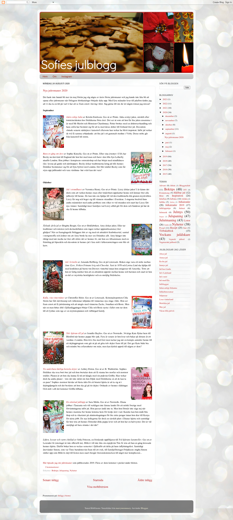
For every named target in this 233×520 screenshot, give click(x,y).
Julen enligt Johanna (168, 287)
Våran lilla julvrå (166, 310)
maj (167, 146)
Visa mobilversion (97, 487)
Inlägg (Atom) (64, 495)
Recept (173, 227)
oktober (169, 124)
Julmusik (163, 212)
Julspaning (64, 470)
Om (55, 76)
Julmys (178, 211)
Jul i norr (163, 276)
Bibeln (172, 185)
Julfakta (185, 199)
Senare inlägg (51, 480)
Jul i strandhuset (74, 189)
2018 (165, 160)
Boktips (55, 470)
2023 (165, 99)
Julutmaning (167, 220)
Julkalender (184, 202)
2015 (165, 173)
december (169, 116)
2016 (165, 169)
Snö (185, 227)
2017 (165, 165)
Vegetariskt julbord (167, 242)
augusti (168, 133)
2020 (165, 112)
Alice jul (163, 253)
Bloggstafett (184, 185)
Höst (161, 195)
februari (169, 151)
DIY (185, 189)
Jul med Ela (164, 280)
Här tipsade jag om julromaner (57, 462)
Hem (45, 76)
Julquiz (161, 216)
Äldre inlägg (145, 480)
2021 (165, 107)
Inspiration (177, 195)
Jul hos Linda (165, 269)
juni (167, 142)
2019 (165, 156)
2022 (165, 103)
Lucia (166, 224)
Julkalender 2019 (174, 205)
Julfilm (172, 202)
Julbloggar (164, 284)
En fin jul (163, 261)
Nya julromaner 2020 (55, 90)
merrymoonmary (123, 508)
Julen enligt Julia (74, 116)
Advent (162, 185)
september (170, 128)
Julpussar (163, 295)
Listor (187, 220)
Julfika (162, 202)
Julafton (162, 198)
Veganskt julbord (177, 239)
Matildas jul (164, 303)
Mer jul (162, 306)
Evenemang (164, 192)
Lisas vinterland (166, 299)
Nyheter (73, 470)
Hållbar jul (179, 192)
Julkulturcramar (166, 291)
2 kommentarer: (52, 467)
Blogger (144, 508)
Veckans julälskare (174, 234)
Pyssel (162, 227)
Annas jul (163, 257)
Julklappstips (165, 208)
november (170, 120)
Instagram (66, 76)
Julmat (182, 208)
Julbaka (173, 198)
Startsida (98, 480)
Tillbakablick (166, 230)
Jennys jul (163, 265)
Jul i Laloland (165, 272)
